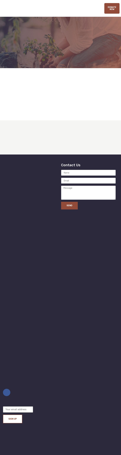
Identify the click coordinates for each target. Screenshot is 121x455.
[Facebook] (6, 392)
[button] (112, 8)
